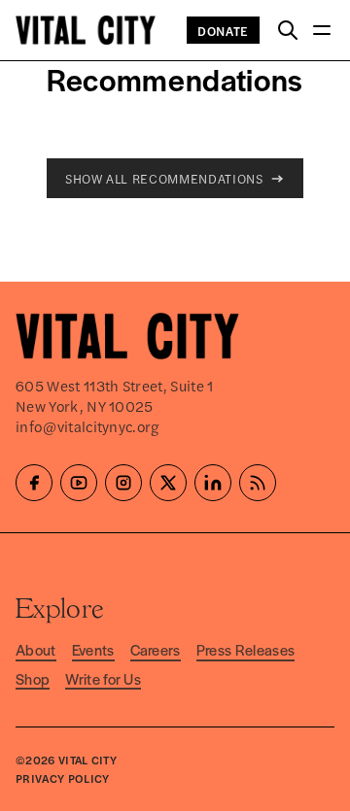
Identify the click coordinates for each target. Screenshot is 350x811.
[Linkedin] (212, 482)
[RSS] (257, 482)
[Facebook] (34, 482)
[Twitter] (168, 482)
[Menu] (321, 30)
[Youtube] (78, 482)
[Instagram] (123, 482)
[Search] (288, 30)
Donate (223, 30)
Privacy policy (62, 778)
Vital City (87, 759)
